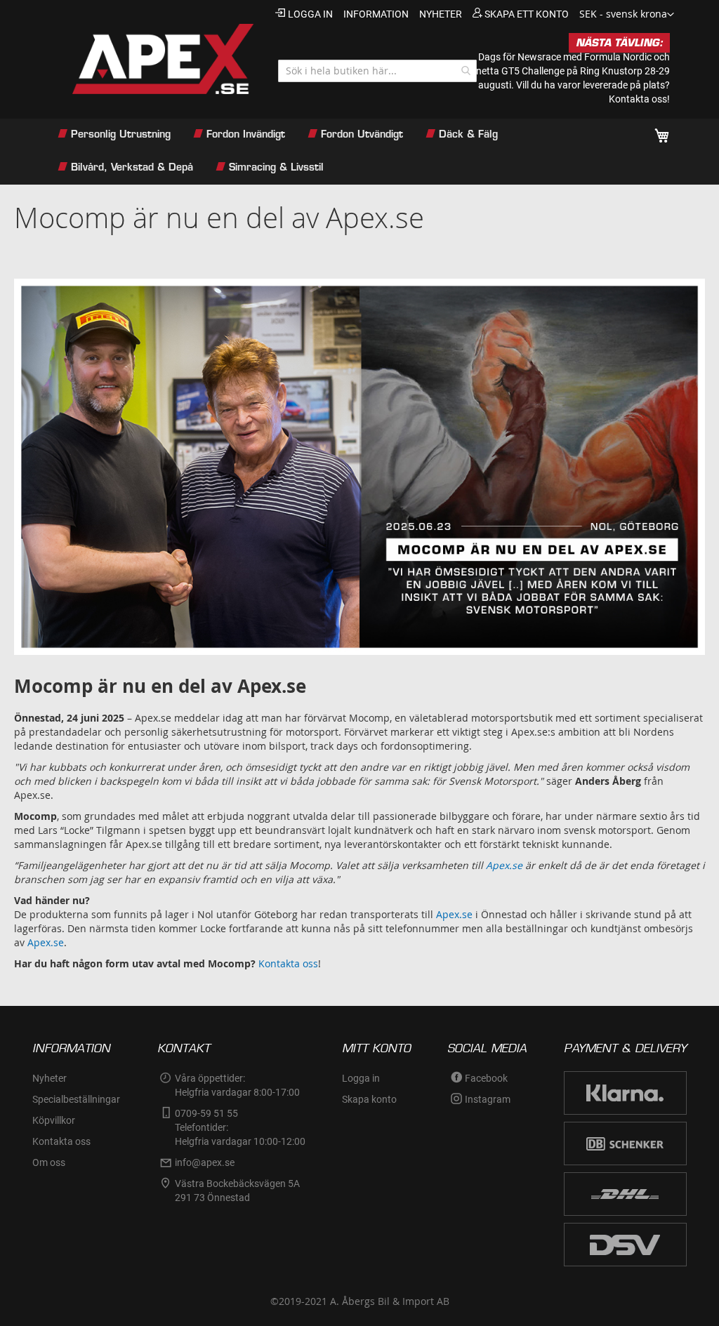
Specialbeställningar (76, 1099)
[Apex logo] (151, 59)
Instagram (487, 1099)
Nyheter (49, 1078)
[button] (626, 14)
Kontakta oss (288, 963)
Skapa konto (369, 1099)
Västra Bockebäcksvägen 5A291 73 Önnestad (237, 1190)
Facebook (486, 1078)
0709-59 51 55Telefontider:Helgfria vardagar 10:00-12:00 (240, 1127)
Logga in (310, 14)
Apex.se (454, 914)
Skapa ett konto (526, 14)
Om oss (48, 1162)
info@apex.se (205, 1162)
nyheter (440, 14)
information (376, 14)
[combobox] (377, 71)
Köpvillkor (53, 1120)
